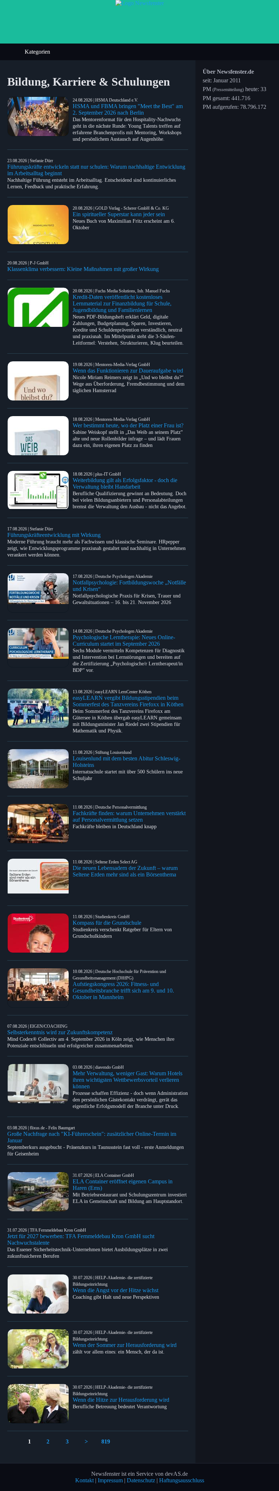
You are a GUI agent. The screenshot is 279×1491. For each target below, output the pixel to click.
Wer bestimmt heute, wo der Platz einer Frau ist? (128, 425)
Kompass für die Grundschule (107, 923)
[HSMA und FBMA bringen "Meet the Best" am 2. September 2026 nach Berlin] (40, 116)
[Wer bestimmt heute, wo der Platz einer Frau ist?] (40, 436)
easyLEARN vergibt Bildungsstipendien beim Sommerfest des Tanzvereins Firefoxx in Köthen (128, 701)
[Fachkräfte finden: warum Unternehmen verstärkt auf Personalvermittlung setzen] (40, 823)
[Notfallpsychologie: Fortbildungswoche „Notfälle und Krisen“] (40, 593)
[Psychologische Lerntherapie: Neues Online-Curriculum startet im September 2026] (40, 648)
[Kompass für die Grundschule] (40, 933)
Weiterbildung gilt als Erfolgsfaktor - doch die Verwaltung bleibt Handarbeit (125, 483)
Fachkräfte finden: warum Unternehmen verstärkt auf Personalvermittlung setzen (129, 816)
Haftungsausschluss (181, 1480)
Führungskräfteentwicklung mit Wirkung (54, 535)
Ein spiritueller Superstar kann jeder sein (119, 214)
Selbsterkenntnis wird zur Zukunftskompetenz (60, 1032)
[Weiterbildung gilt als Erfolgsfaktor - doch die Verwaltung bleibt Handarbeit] (40, 490)
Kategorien (38, 52)
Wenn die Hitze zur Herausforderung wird (121, 1400)
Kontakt (84, 1480)
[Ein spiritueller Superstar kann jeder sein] (40, 225)
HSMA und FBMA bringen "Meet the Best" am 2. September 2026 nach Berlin (128, 109)
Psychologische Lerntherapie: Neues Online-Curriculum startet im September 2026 (124, 640)
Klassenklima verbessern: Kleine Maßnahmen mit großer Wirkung (83, 269)
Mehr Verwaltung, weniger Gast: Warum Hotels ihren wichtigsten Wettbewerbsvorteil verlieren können (127, 1079)
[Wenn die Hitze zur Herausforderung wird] (40, 1404)
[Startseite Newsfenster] (140, 3)
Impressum (110, 1480)
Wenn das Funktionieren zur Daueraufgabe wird (128, 370)
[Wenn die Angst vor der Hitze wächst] (40, 1294)
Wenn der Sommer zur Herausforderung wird (125, 1345)
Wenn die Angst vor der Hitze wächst (115, 1290)
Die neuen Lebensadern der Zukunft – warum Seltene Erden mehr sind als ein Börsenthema (125, 871)
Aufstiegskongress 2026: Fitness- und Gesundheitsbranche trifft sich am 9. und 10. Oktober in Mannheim (123, 990)
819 (105, 1441)
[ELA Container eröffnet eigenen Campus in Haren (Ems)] (40, 1192)
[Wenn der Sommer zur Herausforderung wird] (40, 1349)
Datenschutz (141, 1480)
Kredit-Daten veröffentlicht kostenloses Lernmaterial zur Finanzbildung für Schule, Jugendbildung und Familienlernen (122, 303)
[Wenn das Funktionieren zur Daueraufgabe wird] (40, 381)
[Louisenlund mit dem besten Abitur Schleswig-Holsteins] (40, 769)
